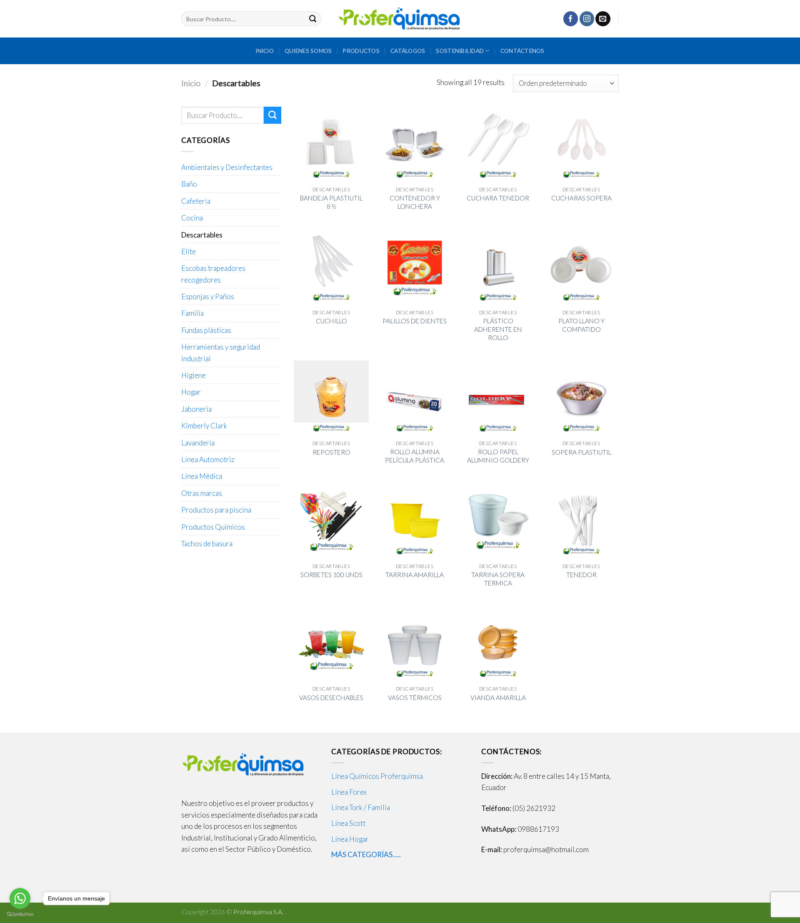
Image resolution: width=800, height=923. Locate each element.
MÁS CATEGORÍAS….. (366, 854)
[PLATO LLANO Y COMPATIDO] (581, 266)
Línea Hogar (350, 839)
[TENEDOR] (581, 520)
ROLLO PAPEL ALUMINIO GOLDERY (498, 456)
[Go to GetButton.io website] (20, 914)
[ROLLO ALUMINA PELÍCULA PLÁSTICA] (414, 397)
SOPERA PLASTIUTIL (581, 452)
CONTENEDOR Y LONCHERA (415, 202)
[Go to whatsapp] (20, 898)
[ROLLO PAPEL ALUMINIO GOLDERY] (497, 397)
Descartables (201, 234)
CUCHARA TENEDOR (498, 198)
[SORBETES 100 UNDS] (331, 520)
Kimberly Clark (204, 425)
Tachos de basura (206, 543)
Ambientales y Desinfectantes (226, 167)
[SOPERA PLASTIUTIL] (581, 397)
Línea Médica (201, 476)
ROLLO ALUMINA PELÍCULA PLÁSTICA (414, 456)
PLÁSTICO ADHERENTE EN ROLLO (498, 329)
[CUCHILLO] (331, 266)
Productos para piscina (216, 509)
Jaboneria (196, 409)
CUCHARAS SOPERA (581, 198)
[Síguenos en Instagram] (587, 18)
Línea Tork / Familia (360, 807)
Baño (189, 184)
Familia (192, 313)
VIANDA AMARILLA (498, 697)
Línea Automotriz (208, 459)
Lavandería (198, 442)
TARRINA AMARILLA (414, 574)
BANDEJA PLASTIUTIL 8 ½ (331, 202)
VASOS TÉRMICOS (415, 697)
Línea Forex (349, 792)
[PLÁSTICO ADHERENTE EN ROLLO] (497, 266)
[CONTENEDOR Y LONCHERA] (414, 144)
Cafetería (195, 201)
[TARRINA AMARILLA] (414, 520)
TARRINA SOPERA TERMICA (498, 579)
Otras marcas (201, 493)
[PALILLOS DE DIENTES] (414, 266)
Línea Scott (348, 823)
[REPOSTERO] (331, 397)
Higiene (193, 375)
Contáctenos (522, 50)
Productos (360, 50)
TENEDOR (581, 574)
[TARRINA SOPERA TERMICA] (497, 520)
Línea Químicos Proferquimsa (377, 776)
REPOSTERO (331, 452)
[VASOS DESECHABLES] (331, 643)
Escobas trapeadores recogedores (213, 274)
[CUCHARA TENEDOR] (497, 144)
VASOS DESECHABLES (331, 697)
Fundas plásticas (206, 330)
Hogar (191, 392)
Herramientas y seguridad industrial (220, 353)
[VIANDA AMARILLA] (497, 643)
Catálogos (407, 50)
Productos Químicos (213, 527)
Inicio (264, 50)
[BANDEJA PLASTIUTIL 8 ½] (331, 144)
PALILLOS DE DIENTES (414, 321)
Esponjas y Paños (207, 296)
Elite (188, 251)
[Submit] (312, 18)
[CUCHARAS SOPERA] (581, 144)
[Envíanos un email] (602, 18)
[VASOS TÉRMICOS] (414, 643)
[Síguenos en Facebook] (570, 18)
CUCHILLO (331, 321)
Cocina (192, 217)
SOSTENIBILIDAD (460, 50)
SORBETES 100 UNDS (331, 574)
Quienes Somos (308, 50)
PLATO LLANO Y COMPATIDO (581, 325)
